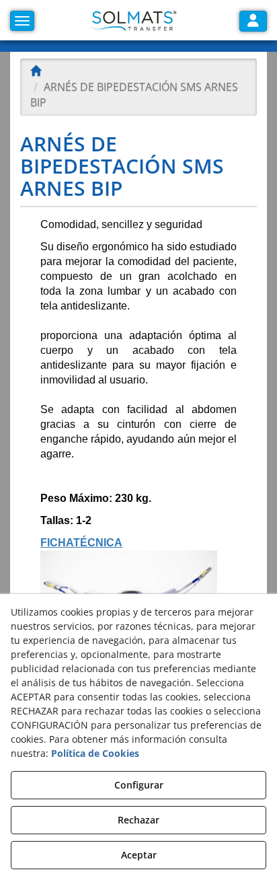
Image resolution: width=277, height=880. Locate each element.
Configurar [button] (138, 784)
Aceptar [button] (139, 854)
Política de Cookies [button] (95, 753)
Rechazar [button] (138, 819)
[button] (133, 20)
